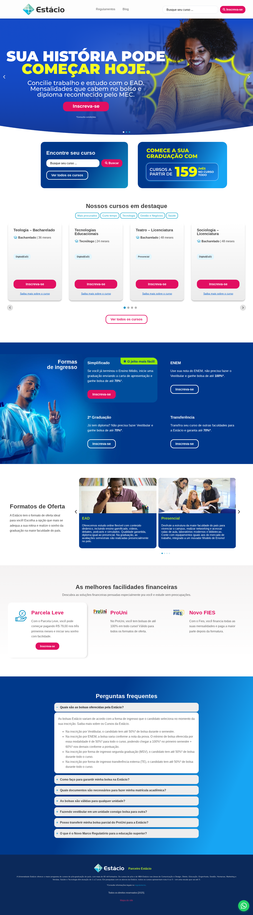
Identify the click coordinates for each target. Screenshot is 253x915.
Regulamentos (105, 9)
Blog (126, 9)
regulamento (140, 885)
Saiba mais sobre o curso (35, 293)
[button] (4, 77)
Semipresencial (175, 518)
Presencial (91, 518)
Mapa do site (126, 900)
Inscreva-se (35, 284)
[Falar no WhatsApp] (243, 905)
